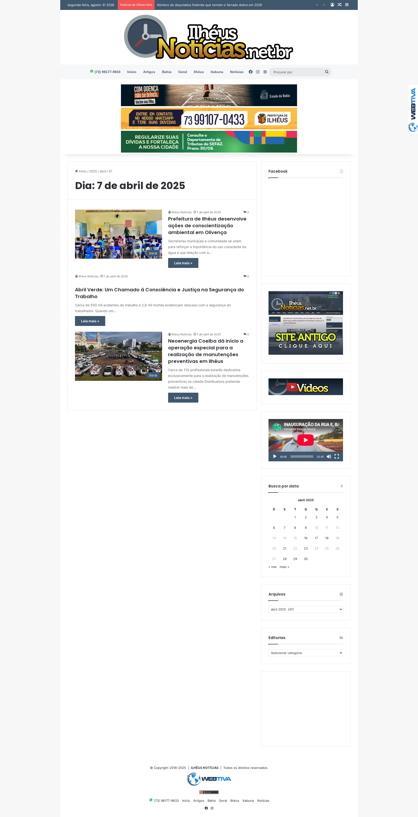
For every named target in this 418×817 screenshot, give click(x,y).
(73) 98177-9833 (107, 72)
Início (131, 72)
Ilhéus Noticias (182, 212)
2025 (93, 171)
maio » (284, 567)
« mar (273, 567)
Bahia (167, 72)
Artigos (149, 72)
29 (295, 559)
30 (306, 559)
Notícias (237, 72)
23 (306, 548)
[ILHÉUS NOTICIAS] (209, 37)
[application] (306, 440)
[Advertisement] (306, 709)
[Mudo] (329, 456)
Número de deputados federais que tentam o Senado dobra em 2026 (209, 5)
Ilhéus (199, 72)
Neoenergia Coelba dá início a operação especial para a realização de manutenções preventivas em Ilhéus (205, 351)
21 (284, 548)
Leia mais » (183, 263)
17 (316, 538)
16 (305, 538)
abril (103, 171)
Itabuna (217, 72)
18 (326, 538)
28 (285, 559)
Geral (182, 72)
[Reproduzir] (274, 456)
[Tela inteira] (336, 456)
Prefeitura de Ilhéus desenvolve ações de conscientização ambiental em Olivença (207, 225)
